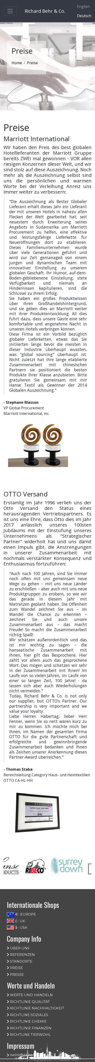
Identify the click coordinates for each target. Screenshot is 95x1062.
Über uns (19, 948)
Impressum (21, 1055)
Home (17, 62)
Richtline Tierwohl (30, 1034)
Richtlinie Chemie (28, 1021)
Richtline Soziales (28, 1015)
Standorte (20, 961)
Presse (16, 974)
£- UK (19, 921)
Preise (16, 968)
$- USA (20, 927)
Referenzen (22, 954)
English (83, 6)
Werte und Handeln (31, 995)
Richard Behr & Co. (45, 11)
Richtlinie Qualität (29, 1001)
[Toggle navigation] (10, 11)
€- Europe (25, 914)
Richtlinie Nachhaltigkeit (36, 1008)
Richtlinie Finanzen (30, 1028)
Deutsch (84, 15)
